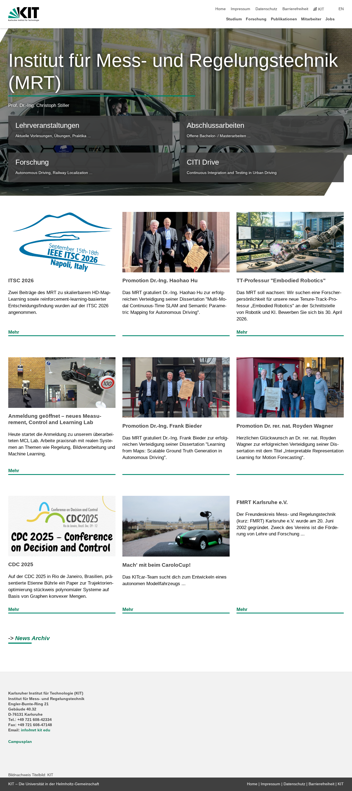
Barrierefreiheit (295, 9)
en (341, 9)
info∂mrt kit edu (35, 730)
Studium (234, 19)
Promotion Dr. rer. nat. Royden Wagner (285, 426)
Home (220, 9)
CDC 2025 (20, 564)
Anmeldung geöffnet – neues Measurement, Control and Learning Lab (54, 419)
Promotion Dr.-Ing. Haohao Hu (160, 280)
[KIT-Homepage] (23, 14)
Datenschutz (266, 9)
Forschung (256, 19)
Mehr (13, 332)
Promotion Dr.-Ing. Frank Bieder (162, 426)
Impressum (240, 9)
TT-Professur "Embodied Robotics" (281, 280)
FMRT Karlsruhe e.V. (262, 502)
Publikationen (284, 19)
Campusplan (20, 742)
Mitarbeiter (311, 19)
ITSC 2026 (21, 280)
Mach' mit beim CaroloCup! (156, 565)
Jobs (330, 19)
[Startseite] (342, 18)
